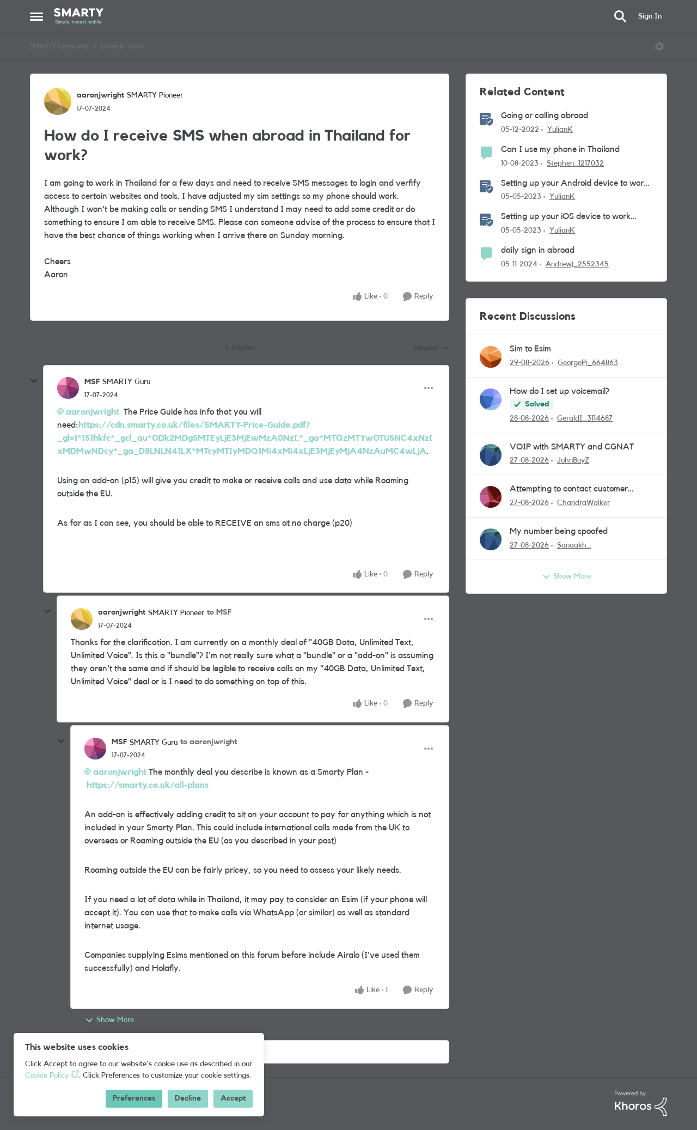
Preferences (134, 1098)
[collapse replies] (33, 380)
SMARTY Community (59, 46)
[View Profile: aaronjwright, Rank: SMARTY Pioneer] (57, 101)
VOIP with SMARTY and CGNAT (572, 446)
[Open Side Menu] (36, 16)
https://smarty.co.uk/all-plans (148, 785)
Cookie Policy (47, 1075)
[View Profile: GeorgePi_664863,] (491, 357)
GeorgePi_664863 (588, 363)
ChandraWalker (583, 503)
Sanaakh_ (574, 545)
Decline (188, 1098)
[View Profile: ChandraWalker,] (491, 497)
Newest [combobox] (431, 349)
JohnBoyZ (573, 460)
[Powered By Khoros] (641, 1103)
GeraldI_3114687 (585, 418)
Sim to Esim (530, 348)
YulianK (560, 129)
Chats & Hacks (122, 46)
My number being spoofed (559, 531)
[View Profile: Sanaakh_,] (491, 539)
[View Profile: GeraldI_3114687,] (491, 399)
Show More (115, 1020)
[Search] (620, 16)
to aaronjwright (208, 742)
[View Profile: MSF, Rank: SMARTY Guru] (68, 388)
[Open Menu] (659, 46)
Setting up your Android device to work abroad (574, 184)
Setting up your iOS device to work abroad (566, 217)
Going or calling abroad (544, 115)
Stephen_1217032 (575, 163)
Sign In (650, 16)
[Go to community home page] (78, 16)
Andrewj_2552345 (577, 264)
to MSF (219, 612)
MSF (92, 382)
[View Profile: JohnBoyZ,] (491, 455)
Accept (233, 1098)
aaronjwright (100, 95)
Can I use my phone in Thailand (560, 149)
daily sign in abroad (537, 250)
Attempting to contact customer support (569, 489)
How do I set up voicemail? (559, 391)
